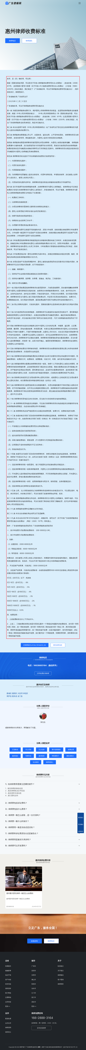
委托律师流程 (57, 645)
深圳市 (33, 970)
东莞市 (33, 975)
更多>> (7, 1006)
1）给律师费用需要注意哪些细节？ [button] (20, 784)
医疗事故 (8, 993)
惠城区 (9, 693)
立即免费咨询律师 (43, 673)
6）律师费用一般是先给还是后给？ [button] (20, 827)
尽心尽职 (28, 749)
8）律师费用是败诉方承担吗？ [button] (18, 839)
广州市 (33, 966)
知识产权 (8, 975)
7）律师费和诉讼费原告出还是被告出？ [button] (21, 833)
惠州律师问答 (10, 906)
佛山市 (33, 979)
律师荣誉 (61, 984)
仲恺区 (25, 693)
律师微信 (61, 975)
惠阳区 (14, 693)
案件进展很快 (56, 749)
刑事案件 (8, 966)
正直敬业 (15, 749)
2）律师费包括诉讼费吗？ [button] (16, 803)
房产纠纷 (8, 979)
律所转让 (8, 1032)
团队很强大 (70, 756)
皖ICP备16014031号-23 (70, 1047)
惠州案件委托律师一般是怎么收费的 (19, 893)
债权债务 (8, 988)
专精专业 (28, 756)
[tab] (43, 790)
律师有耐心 (49, 762)
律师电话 (12, 41)
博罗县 (9, 696)
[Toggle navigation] (79, 3)
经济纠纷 (8, 984)
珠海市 (33, 984)
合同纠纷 (8, 1002)
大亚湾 (20, 693)
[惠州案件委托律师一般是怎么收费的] (23, 879)
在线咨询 (34, 941)
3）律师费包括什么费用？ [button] (16, 809)
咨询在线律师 (41, 1028)
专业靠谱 (36, 762)
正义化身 (41, 749)
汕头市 (33, 988)
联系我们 (61, 966)
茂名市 (33, 1002)
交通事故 (8, 997)
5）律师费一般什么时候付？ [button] (17, 821)
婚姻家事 (8, 970)
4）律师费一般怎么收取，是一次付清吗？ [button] (22, 815)
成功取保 (41, 756)
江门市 (33, 993)
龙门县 (20, 696)
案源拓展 (8, 1018)
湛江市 (33, 997)
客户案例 (61, 979)
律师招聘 (8, 1027)
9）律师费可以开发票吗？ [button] (16, 845)
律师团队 (29, 41)
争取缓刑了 (55, 756)
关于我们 (61, 970)
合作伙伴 (8, 1023)
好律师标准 (34, 645)
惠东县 (14, 696)
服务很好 (15, 756)
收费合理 (71, 749)
